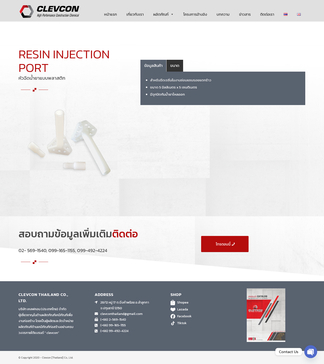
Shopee (183, 302)
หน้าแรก (110, 14)
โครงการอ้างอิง (195, 14)
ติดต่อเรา (267, 14)
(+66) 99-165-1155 (113, 325)
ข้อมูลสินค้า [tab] (153, 65)
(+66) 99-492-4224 (114, 330)
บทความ (223, 14)
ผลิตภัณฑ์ (161, 14)
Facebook (184, 316)
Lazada (182, 309)
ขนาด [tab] (174, 65)
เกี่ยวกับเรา (135, 14)
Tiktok (182, 323)
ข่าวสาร (245, 14)
